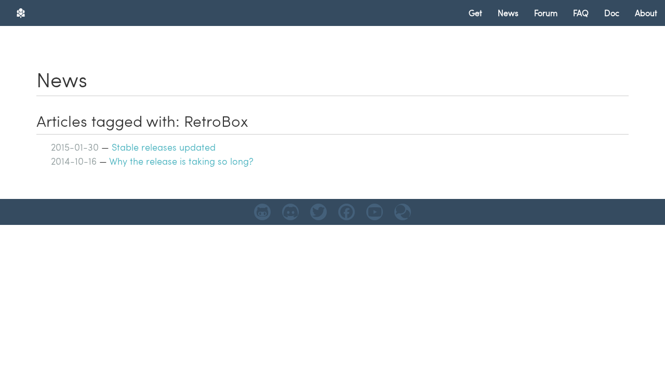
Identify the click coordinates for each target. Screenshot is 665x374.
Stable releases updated (164, 146)
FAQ (581, 12)
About (646, 12)
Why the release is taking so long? (181, 160)
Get (475, 12)
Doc (611, 12)
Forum (545, 12)
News (508, 12)
